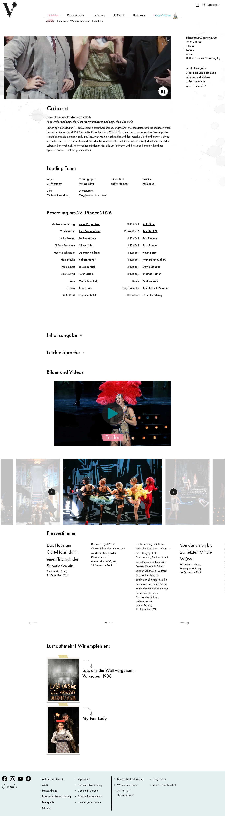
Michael (58, 195)
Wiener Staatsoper (127, 785)
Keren (89, 224)
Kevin (150, 252)
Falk (149, 183)
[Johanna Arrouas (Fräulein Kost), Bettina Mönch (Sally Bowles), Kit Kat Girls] (187, 491)
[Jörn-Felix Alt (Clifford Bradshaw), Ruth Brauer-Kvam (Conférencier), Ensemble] (38, 491)
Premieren (62, 21)
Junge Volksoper (163, 15)
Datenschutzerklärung (90, 785)
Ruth (89, 231)
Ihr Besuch (119, 15)
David (151, 266)
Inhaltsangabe (197, 68)
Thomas (152, 274)
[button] (52, 492)
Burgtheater (159, 779)
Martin (88, 281)
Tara (150, 245)
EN (203, 4)
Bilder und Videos (199, 77)
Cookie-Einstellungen (90, 796)
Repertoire (97, 21)
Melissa (86, 183)
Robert (87, 259)
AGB (45, 785)
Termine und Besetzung (202, 72)
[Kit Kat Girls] (112, 491)
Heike (119, 183)
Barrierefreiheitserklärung (56, 796)
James (85, 288)
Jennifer (150, 231)
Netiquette (48, 802)
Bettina (87, 238)
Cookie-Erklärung (88, 790)
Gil (54, 183)
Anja (149, 224)
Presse (10, 786)
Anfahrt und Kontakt (53, 779)
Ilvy (88, 295)
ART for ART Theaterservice (125, 793)
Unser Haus (99, 15)
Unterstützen (139, 15)
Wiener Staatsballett (164, 785)
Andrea (150, 281)
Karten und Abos (75, 15)
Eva (150, 238)
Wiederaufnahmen (80, 21)
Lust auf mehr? (197, 86)
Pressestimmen (197, 81)
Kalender (50, 21)
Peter (86, 274)
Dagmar (89, 252)
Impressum (83, 779)
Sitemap (46, 808)
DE (197, 4)
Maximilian (154, 259)
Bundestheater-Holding (130, 779)
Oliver (85, 245)
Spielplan (53, 15)
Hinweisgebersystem (89, 802)
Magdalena (92, 195)
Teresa (87, 266)
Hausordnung (49, 790)
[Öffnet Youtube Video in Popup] (113, 413)
